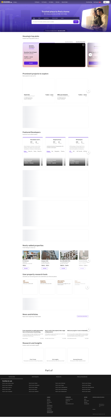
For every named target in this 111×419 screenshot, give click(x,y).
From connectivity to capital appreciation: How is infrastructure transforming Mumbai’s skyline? (33, 331)
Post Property (97, 2)
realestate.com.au (69, 399)
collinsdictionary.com (70, 403)
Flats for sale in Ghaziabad (7, 385)
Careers (48, 399)
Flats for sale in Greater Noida (8, 383)
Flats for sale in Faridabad (7, 391)
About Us (48, 400)
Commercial (46, 18)
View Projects (31, 48)
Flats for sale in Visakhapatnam (61, 387)
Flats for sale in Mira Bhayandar (88, 387)
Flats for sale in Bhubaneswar (61, 391)
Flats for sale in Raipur (59, 385)
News (85, 399)
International (86, 403)
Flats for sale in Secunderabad (61, 389)
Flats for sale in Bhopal (86, 385)
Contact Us (49, 408)
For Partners (49, 402)
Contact (31, 63)
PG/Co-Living (55, 18)
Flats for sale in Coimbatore (34, 385)
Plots (62, 18)
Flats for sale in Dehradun (60, 383)
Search (75, 21)
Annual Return (49, 405)
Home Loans (86, 400)
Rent (39, 18)
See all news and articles (83, 316)
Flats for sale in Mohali (33, 383)
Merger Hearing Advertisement (50, 412)
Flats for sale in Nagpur (33, 387)
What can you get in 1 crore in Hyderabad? (77, 330)
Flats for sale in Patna (86, 389)
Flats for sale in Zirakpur (86, 383)
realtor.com (68, 400)
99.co (67, 402)
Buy (34, 18)
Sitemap (85, 402)
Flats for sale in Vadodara (33, 391)
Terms (48, 403)
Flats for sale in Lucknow (7, 387)
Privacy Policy (49, 406)
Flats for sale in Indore (6, 389)
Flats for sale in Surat (33, 389)
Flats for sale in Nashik (86, 391)
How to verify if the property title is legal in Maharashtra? (55, 331)
